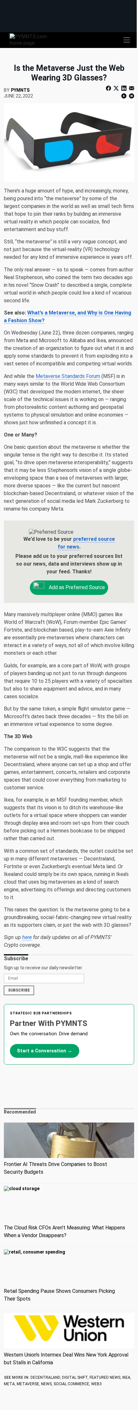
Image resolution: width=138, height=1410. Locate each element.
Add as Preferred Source (76, 587)
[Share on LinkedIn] (124, 88)
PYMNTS (20, 90)
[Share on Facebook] (109, 88)
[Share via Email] (131, 88)
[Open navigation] (126, 39)
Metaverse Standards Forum (68, 376)
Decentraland (45, 1377)
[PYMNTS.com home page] (32, 39)
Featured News (105, 1377)
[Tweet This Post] (116, 88)
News (46, 1384)
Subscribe (19, 990)
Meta (9, 1384)
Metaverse (28, 1384)
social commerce (71, 1384)
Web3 (96, 1384)
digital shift (75, 1377)
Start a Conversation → (44, 1051)
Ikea (126, 1377)
